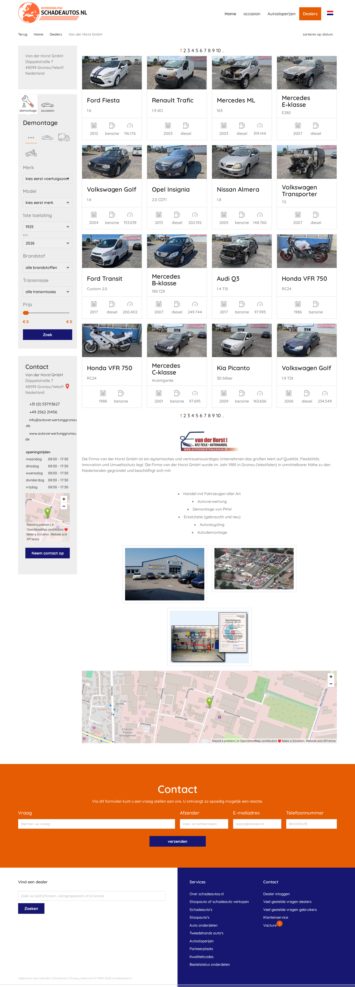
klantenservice (275, 917)
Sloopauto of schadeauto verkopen (219, 901)
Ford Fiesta (103, 100)
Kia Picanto (233, 368)
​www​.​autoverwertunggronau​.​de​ (51, 436)
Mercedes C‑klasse (166, 368)
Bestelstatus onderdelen (210, 964)
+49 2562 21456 (43, 412)
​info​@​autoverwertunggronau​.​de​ (51, 423)
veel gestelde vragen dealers (287, 901)
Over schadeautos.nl (207, 894)
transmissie (36, 280)
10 (218, 50)
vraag (25, 813)
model (29, 191)
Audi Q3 (228, 278)
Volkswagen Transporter (299, 190)
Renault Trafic (172, 100)
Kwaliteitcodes (201, 956)
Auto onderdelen (204, 925)
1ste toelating (37, 215)
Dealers (310, 13)
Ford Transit (104, 278)
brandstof (34, 256)
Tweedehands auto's (206, 933)
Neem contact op (48, 553)
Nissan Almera (238, 189)
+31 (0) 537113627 (44, 404)
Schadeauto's (201, 909)
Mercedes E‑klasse (296, 101)
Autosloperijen (282, 13)
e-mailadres (246, 813)
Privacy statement (82, 978)
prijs (27, 304)
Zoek (47, 334)
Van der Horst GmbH (44, 374)
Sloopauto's (199, 917)
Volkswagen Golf (111, 189)
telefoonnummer (305, 813)
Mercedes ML (236, 100)
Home (230, 13)
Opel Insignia (171, 189)
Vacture (270, 925)
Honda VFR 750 (304, 278)
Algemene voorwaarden (34, 978)
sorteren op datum (318, 34)
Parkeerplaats (201, 948)
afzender (189, 813)
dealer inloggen (276, 894)
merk (28, 167)
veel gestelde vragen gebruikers (290, 909)
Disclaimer (60, 978)
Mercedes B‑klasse (166, 279)
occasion (251, 13)
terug (22, 34)
